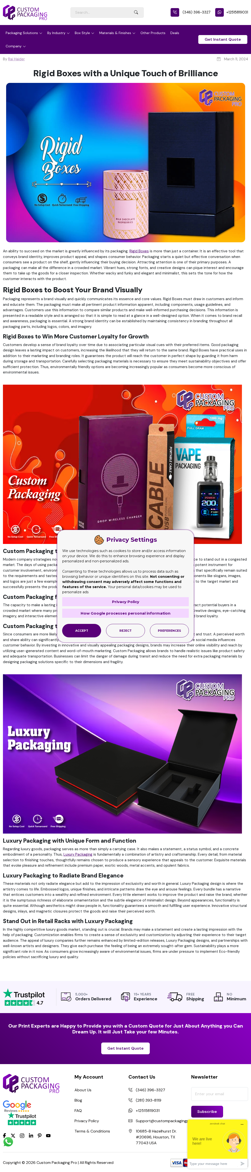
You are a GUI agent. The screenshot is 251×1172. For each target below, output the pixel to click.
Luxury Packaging (77, 854)
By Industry (56, 33)
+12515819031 (237, 12)
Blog (78, 1100)
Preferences (169, 630)
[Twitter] (13, 1136)
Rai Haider (16, 59)
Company (14, 46)
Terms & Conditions (92, 1131)
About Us (83, 1090)
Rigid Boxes (139, 251)
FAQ (78, 1110)
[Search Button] (136, 12)
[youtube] (48, 1136)
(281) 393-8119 (148, 1100)
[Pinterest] (39, 1135)
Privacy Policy (87, 1120)
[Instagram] (22, 1136)
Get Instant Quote (223, 39)
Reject (125, 630)
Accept (81, 630)
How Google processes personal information (125, 613)
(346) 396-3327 (196, 12)
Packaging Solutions (22, 33)
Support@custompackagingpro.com (168, 1120)
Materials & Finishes (115, 33)
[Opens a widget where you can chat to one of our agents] (217, 1144)
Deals (174, 33)
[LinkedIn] (31, 1135)
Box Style (82, 33)
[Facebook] (4, 1135)
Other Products (152, 33)
